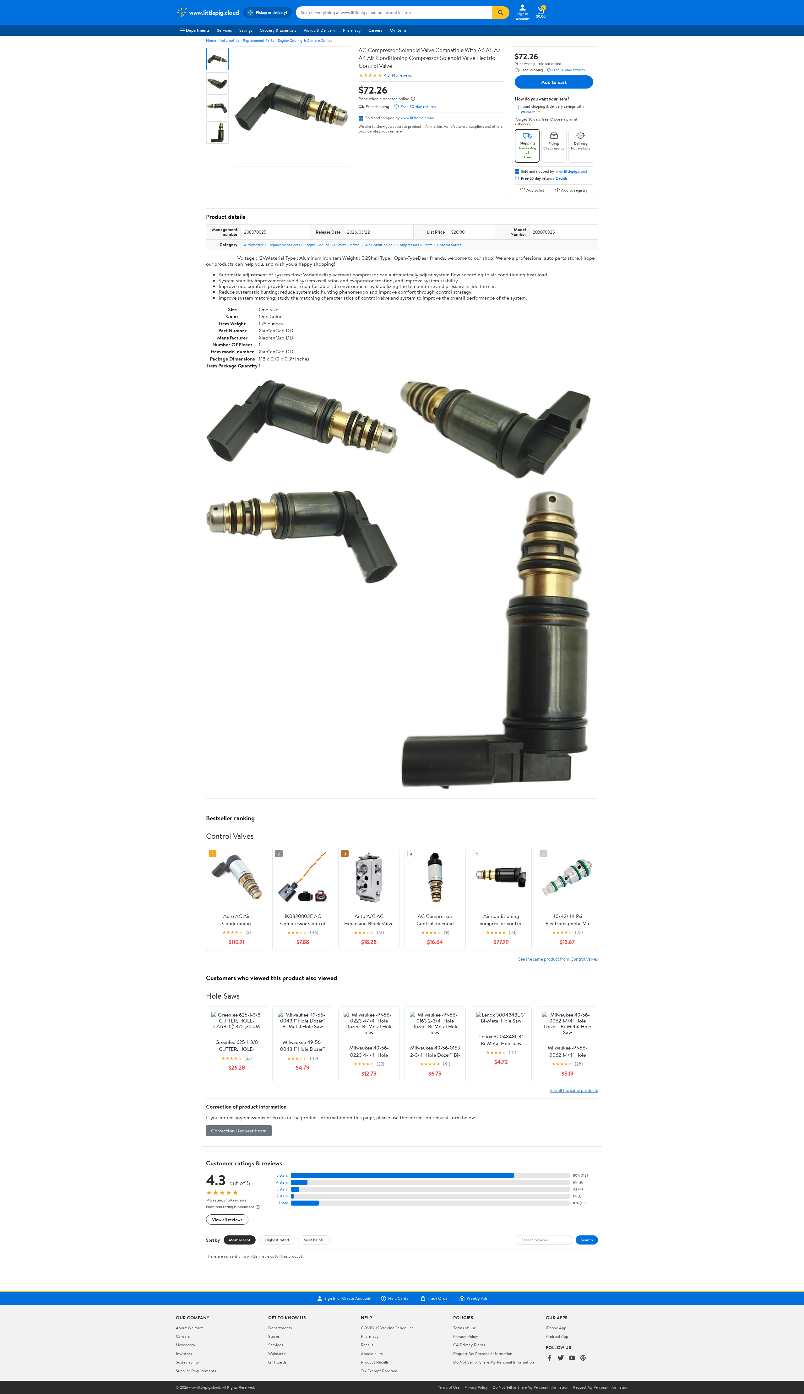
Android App (557, 1336)
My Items (398, 30)
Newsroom (185, 1345)
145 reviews (402, 75)
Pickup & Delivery (319, 30)
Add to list (535, 190)
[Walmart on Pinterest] (583, 1358)
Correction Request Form (239, 1130)
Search (587, 1240)
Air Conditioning (379, 244)
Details (562, 178)
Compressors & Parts (414, 244)
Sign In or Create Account (347, 1298)
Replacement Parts (258, 40)
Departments (197, 30)
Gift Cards (277, 1362)
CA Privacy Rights (469, 1345)
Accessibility (372, 1353)
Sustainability (187, 1362)
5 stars (282, 1175)
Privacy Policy (465, 1336)
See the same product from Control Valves (558, 959)
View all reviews (227, 1220)
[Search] (500, 12)
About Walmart (189, 1328)
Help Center (399, 1298)
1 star (283, 1203)
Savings (245, 30)
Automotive (229, 40)
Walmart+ (277, 1353)
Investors (184, 1353)
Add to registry (574, 190)
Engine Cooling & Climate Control (306, 40)
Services (224, 30)
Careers (375, 30)
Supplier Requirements (196, 1371)
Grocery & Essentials (278, 30)
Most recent (239, 1240)
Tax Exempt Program (379, 1371)
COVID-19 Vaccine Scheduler (387, 1328)
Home (211, 40)
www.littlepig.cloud (417, 118)
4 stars (282, 1182)
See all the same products (574, 1090)
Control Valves (449, 244)
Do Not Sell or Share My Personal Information (493, 1362)
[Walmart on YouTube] (571, 1358)
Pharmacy (352, 30)
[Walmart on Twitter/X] (560, 1358)
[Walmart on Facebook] (549, 1358)
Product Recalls (374, 1362)
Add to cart (554, 82)
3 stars (282, 1189)
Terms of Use (464, 1328)
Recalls (367, 1345)
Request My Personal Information (482, 1353)
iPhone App (556, 1328)
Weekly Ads (477, 1298)
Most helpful (314, 1240)
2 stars (282, 1196)
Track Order (438, 1298)
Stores (274, 1336)
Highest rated (277, 1240)
